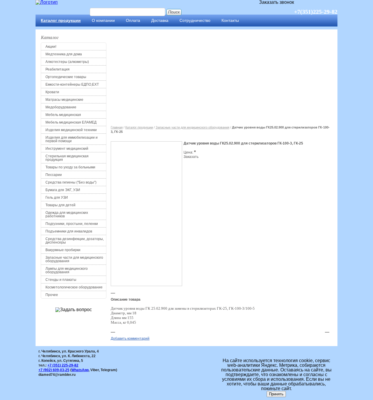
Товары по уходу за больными (70, 167)
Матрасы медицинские (64, 99)
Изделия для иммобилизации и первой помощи (71, 139)
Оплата (133, 20)
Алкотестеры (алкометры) (67, 62)
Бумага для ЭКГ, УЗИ (62, 190)
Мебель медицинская (63, 115)
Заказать (191, 157)
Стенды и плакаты (60, 279)
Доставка (159, 20)
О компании (103, 20)
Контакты (230, 20)
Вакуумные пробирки (62, 250)
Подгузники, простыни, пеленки (71, 223)
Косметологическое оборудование (74, 287)
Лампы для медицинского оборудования (66, 270)
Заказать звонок (276, 2)
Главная (117, 127)
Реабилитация (57, 69)
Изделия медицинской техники (71, 130)
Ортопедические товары (65, 77)
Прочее (51, 295)
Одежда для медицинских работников (66, 214)
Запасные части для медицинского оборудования (74, 259)
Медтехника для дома (63, 54)
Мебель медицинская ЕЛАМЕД (70, 122)
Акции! (50, 46)
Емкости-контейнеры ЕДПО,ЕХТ (72, 84)
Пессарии (53, 175)
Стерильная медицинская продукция (67, 157)
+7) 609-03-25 (53, 370)
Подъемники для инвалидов (68, 231)
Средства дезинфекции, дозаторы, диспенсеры (74, 240)
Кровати (52, 92)
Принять (276, 394)
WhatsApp (80, 370)
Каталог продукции (61, 20)
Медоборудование (60, 107)
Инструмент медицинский (66, 148)
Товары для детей (60, 205)
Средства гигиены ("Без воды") (70, 182)
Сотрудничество (195, 20)
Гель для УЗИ (56, 197)
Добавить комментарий (130, 338)
